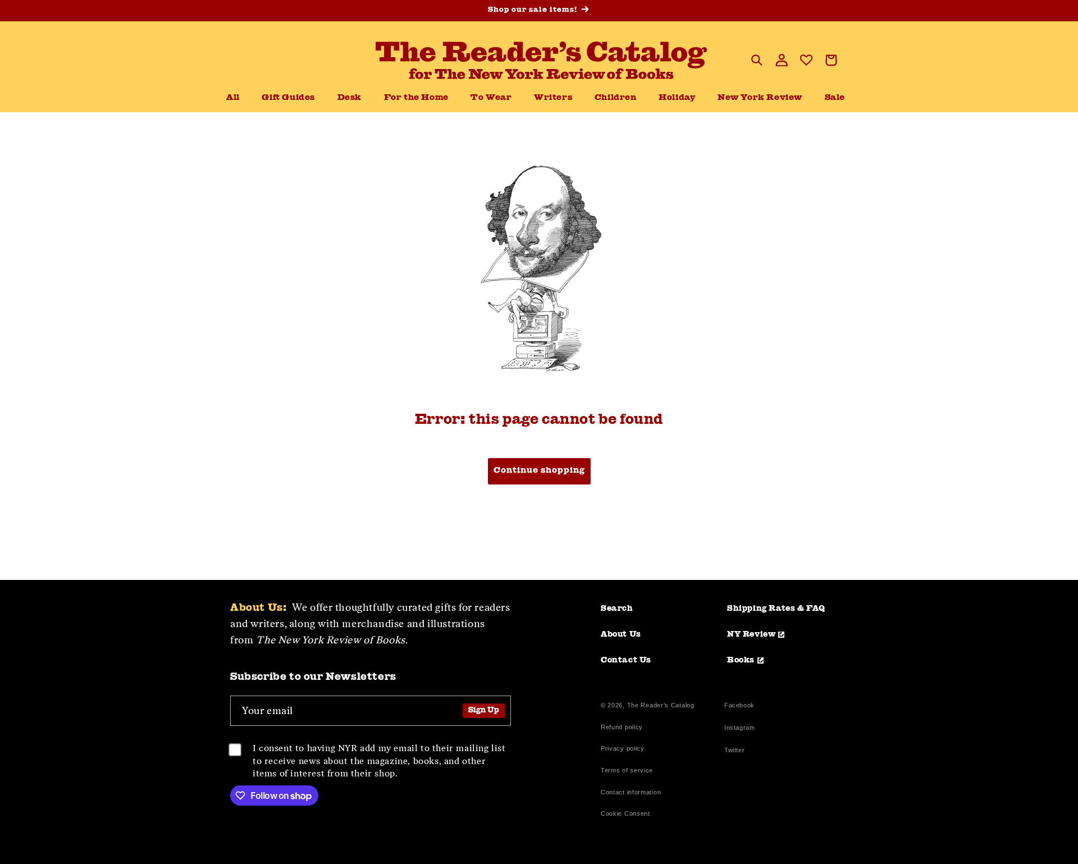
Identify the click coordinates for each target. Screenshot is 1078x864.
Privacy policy (623, 748)
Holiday (677, 98)
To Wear (491, 98)
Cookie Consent (625, 813)
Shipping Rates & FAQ (776, 608)
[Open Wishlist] (806, 60)
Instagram (739, 729)
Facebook (739, 706)
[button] (349, 98)
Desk (349, 98)
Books (741, 660)
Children (616, 98)
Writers (553, 98)
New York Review (760, 98)
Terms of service (627, 770)
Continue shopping (539, 471)
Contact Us (626, 660)
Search (617, 608)
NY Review (751, 634)
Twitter (736, 751)
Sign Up (483, 710)
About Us (621, 634)
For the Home (416, 98)
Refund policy (622, 727)
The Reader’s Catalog (661, 705)
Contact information (631, 792)
